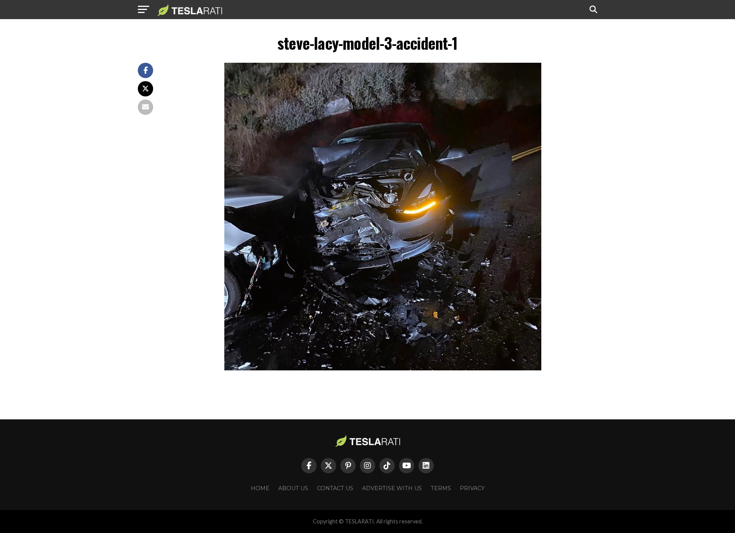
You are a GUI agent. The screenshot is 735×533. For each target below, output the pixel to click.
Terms (441, 488)
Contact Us (335, 488)
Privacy (472, 488)
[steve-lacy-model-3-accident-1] (382, 368)
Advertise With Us (392, 488)
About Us (293, 488)
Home (260, 488)
